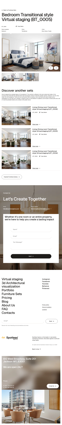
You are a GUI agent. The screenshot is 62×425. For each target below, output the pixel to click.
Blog (5, 301)
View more (35, 124)
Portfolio (8, 290)
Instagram (46, 279)
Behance (45, 286)
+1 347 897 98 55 (8, 387)
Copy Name (20, 26)
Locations (44, 309)
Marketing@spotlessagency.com (40, 208)
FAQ (5, 309)
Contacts (8, 312)
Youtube (45, 284)
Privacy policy (45, 304)
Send (30, 256)
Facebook (46, 281)
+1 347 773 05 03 (8, 385)
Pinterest (45, 288)
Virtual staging (12, 279)
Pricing (7, 297)
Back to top (35, 349)
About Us (8, 305)
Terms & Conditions (46, 307)
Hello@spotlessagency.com (11, 208)
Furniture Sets (12, 294)
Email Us (51, 386)
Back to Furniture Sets (9, 10)
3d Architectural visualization (13, 284)
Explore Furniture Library (11, 177)
